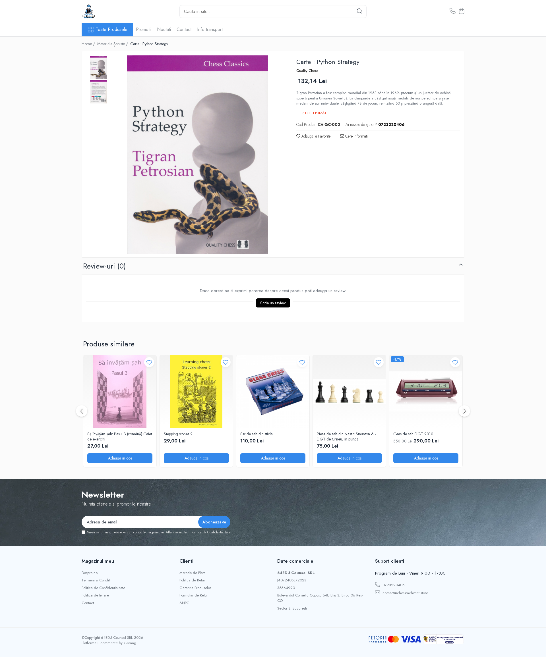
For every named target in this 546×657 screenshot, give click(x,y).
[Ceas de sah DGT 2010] (425, 391)
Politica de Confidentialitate (210, 532)
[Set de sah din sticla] (272, 391)
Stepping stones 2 (178, 433)
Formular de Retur (193, 595)
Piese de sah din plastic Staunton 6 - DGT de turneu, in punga (346, 436)
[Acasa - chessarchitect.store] (110, 11)
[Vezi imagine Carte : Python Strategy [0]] (98, 67)
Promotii (143, 29)
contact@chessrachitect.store (404, 593)
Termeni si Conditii (96, 580)
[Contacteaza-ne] (453, 11)
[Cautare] (360, 11)
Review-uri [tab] (104, 266)
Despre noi (90, 572)
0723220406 (393, 585)
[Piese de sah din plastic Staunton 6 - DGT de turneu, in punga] (349, 391)
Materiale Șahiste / (113, 44)
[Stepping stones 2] (196, 391)
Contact (184, 29)
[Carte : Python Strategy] (197, 154)
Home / (89, 44)
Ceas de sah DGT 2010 (413, 433)
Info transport (210, 29)
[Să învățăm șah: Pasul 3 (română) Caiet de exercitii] (119, 391)
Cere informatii (356, 136)
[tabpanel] (197, 154)
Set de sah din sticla (256, 433)
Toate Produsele (111, 29)
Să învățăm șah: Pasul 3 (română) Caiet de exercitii (119, 436)
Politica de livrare (95, 595)
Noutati (164, 29)
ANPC (184, 603)
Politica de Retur (192, 580)
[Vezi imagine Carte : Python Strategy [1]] (98, 91)
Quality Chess (307, 70)
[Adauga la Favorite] (149, 362)
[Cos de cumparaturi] (461, 11)
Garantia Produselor (195, 588)
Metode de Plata (192, 572)
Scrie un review (273, 303)
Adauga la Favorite (315, 136)
